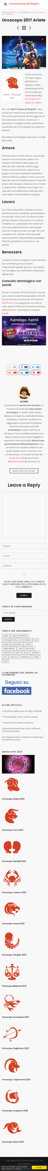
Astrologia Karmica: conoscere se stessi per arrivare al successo (22, 738)
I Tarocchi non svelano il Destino (17, 722)
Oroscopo (7, 653)
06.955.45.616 (8, 303)
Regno (26, 653)
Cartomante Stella (10, 640)
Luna (20, 648)
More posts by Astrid (24, 471)
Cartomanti (26, 640)
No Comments (7, 14)
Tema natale (25, 657)
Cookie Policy (26, 1169)
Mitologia (30, 648)
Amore (5, 636)
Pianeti (17, 653)
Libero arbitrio (9, 648)
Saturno (35, 653)
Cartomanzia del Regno (24, 3)
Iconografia (17, 644)
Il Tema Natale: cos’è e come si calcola (20, 717)
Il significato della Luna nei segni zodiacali (22, 711)
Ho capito (39, 1167)
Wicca (5, 661)
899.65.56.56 (10, 310)
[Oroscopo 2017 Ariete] (24, 52)
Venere (36, 657)
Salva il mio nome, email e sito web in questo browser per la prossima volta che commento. (24, 584)
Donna (5, 644)
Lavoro (28, 644)
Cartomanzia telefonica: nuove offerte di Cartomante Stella (21, 729)
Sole (5, 657)
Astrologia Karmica (19, 636)
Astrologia (38, 12)
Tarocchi (13, 657)
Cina (36, 640)
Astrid (13, 12)
